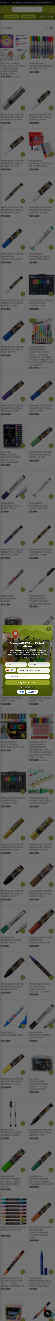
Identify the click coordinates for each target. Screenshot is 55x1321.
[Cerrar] (48, 629)
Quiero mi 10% (27, 682)
